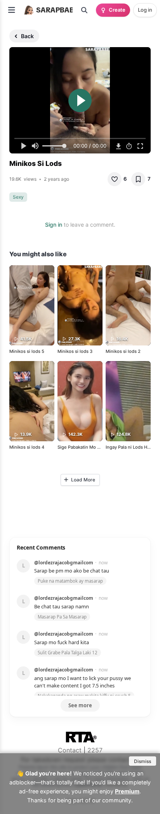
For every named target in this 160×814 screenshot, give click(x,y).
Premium (127, 791)
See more (80, 705)
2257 (95, 750)
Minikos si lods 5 (26, 351)
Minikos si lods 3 (74, 351)
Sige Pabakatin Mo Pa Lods (85, 447)
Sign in (53, 224)
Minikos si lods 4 (26, 447)
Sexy (18, 197)
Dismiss (142, 761)
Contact (70, 750)
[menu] (11, 10)
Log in (145, 10)
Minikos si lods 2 (123, 351)
